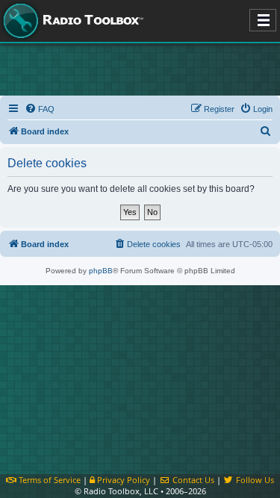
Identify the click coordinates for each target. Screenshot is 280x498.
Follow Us (254, 479)
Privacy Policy (122, 479)
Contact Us (192, 479)
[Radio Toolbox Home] (71, 21)
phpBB (101, 271)
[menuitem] (40, 109)
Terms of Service (48, 479)
